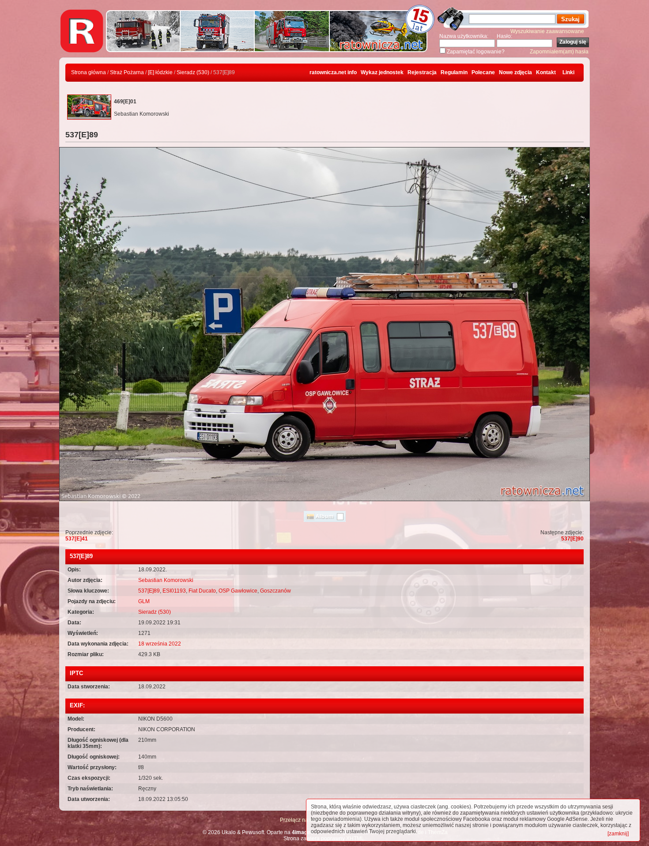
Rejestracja (422, 72)
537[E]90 (572, 539)
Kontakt (546, 72)
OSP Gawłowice (238, 591)
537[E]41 (76, 539)
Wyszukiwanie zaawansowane (547, 31)
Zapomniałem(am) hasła (559, 52)
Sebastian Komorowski (165, 580)
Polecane (483, 72)
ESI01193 (174, 591)
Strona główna (88, 72)
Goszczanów (275, 591)
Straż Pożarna (127, 72)
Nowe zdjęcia (515, 72)
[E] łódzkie (160, 72)
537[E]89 (149, 591)
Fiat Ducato (202, 591)
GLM (144, 601)
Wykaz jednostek (382, 72)
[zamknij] (618, 834)
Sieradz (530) (193, 72)
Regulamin (454, 72)
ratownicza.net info (333, 72)
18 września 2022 (159, 644)
